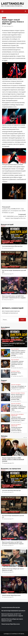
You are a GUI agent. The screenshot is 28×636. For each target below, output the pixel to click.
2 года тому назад (15, 432)
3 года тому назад (7, 26)
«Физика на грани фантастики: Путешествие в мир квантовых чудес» (18, 418)
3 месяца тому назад (7, 572)
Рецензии (4, 454)
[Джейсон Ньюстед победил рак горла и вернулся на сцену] (14, 558)
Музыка (4, 17)
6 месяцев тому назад (7, 463)
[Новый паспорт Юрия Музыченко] (14, 584)
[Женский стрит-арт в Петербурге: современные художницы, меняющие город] (5, 408)
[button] (2, 11)
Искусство (13, 384)
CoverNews (14, 633)
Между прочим (6, 242)
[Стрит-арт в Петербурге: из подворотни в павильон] (5, 387)
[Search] (25, 11)
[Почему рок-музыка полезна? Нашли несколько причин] (5, 428)
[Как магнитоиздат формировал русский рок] (14, 259)
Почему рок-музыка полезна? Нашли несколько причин (16, 429)
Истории (13, 240)
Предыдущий (14, 209)
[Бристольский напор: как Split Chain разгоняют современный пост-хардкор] (14, 285)
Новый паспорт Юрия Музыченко (11, 595)
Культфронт (18, 240)
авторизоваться (13, 313)
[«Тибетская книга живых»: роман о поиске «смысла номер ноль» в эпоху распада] (5, 353)
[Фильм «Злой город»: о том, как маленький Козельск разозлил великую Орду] (5, 397)
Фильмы (9, 454)
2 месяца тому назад (7, 248)
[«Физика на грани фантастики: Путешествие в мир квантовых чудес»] (5, 418)
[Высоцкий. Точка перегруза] (5, 374)
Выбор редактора (6, 240)
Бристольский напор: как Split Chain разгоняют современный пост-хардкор (12, 614)
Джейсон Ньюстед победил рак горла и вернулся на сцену (12, 619)
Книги (12, 349)
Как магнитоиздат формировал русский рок (13, 610)
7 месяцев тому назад (16, 376)
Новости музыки (10, 292)
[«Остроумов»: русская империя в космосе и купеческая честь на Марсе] (5, 364)
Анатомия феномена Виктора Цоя (12, 246)
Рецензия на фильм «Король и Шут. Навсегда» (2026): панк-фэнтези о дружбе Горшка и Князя (12, 459)
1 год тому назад (15, 389)
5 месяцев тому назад (16, 357)
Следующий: (14, 216)
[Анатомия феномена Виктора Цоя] (14, 235)
